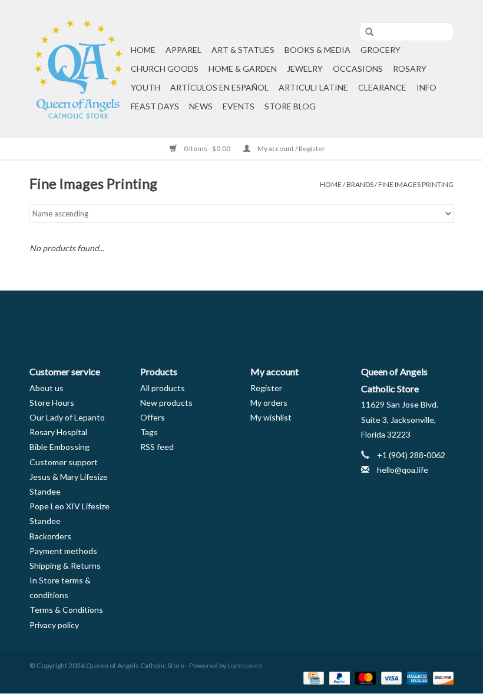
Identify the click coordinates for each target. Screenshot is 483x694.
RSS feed (157, 447)
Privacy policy (54, 625)
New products (166, 403)
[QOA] (78, 69)
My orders (268, 403)
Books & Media (317, 50)
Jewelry (305, 69)
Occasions (358, 69)
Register (266, 388)
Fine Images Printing (416, 184)
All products (162, 388)
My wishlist (271, 417)
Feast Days (155, 106)
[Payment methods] (312, 677)
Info (426, 87)
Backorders (50, 536)
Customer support (63, 462)
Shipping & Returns (65, 565)
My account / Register (290, 148)
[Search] (365, 32)
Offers (152, 417)
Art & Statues (242, 50)
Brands (359, 184)
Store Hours (51, 403)
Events (238, 106)
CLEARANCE (382, 87)
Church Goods (165, 69)
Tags (149, 432)
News (201, 106)
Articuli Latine (313, 87)
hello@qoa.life (402, 470)
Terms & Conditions (66, 610)
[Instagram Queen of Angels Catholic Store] (282, 318)
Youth (145, 87)
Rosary (409, 69)
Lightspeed (244, 665)
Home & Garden (243, 69)
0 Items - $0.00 (207, 148)
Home (143, 50)
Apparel (183, 50)
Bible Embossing (59, 447)
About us (46, 388)
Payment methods (63, 551)
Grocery (380, 50)
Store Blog (290, 106)
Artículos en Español (219, 87)
